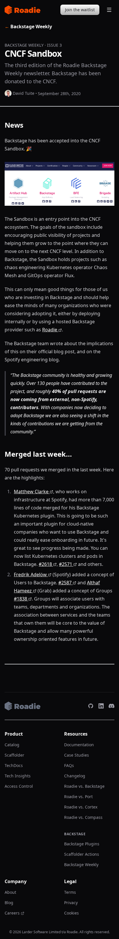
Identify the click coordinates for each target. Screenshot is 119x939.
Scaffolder (14, 755)
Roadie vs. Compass (83, 817)
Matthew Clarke (31, 491)
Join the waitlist (80, 9)
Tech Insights (18, 776)
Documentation (79, 744)
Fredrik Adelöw (30, 574)
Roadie (49, 329)
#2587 (65, 582)
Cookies (71, 913)
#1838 (20, 599)
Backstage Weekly (28, 26)
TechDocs (14, 765)
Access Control (19, 786)
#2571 (65, 564)
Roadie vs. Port (78, 796)
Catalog (12, 744)
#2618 (45, 564)
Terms (70, 892)
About (10, 892)
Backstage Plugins (81, 844)
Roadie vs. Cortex (80, 807)
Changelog (74, 776)
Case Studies (76, 755)
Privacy (71, 902)
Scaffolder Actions (81, 854)
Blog (9, 902)
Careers (12, 913)
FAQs (69, 765)
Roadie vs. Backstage (84, 786)
